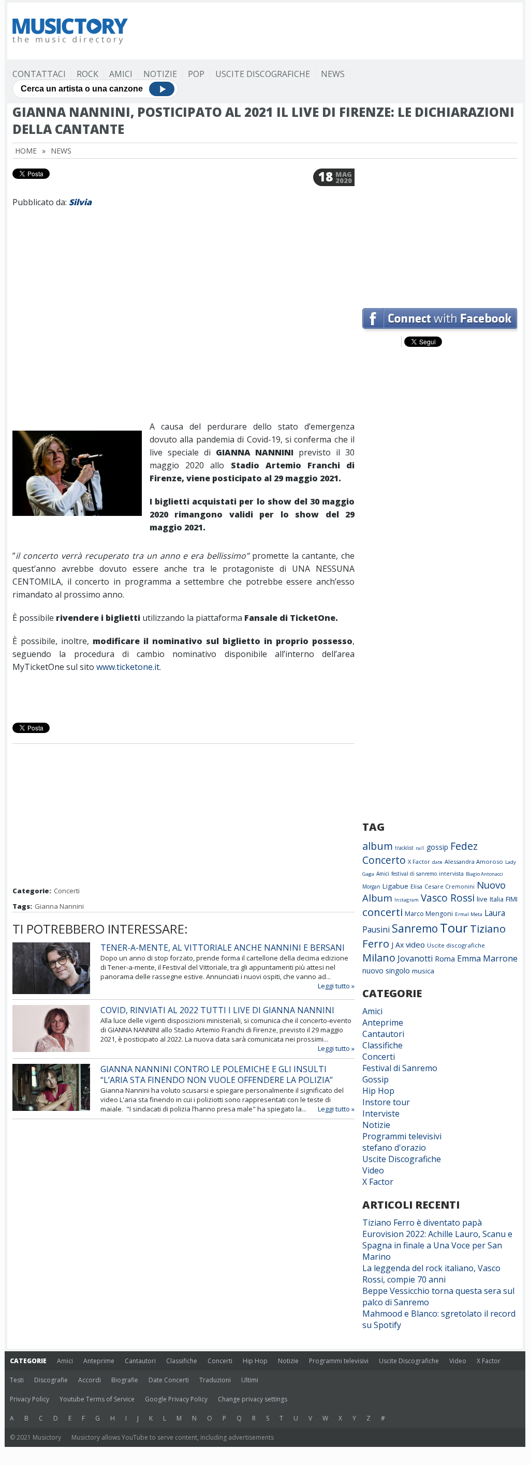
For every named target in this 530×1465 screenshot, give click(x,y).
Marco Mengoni (429, 913)
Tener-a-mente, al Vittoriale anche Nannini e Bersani (222, 947)
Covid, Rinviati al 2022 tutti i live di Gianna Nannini (217, 1010)
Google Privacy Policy (176, 1399)
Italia (497, 899)
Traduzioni (215, 1380)
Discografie (51, 1380)
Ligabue (395, 886)
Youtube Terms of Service (97, 1399)
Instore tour (386, 1102)
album (377, 846)
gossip (437, 847)
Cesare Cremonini (449, 886)
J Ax (397, 945)
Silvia (80, 202)
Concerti (67, 890)
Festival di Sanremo (399, 1068)
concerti (382, 912)
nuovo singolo (386, 970)
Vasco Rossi (448, 898)
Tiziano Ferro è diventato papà (422, 1222)
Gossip (375, 1079)
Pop (196, 74)
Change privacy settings (252, 1399)
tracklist (404, 847)
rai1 (420, 848)
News (333, 74)
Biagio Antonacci (484, 874)
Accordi (89, 1380)
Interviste (381, 1113)
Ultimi (249, 1380)
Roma (445, 958)
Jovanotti (415, 958)
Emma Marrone (487, 958)
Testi (17, 1380)
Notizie (160, 74)
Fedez (464, 846)
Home (26, 151)
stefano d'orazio (394, 1147)
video (415, 944)
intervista (451, 873)
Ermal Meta (468, 914)
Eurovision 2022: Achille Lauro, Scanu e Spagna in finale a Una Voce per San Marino (437, 1245)
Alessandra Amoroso (474, 861)
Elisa (416, 886)
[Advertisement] (329, 31)
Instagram (406, 899)
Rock (87, 74)
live (482, 899)
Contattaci (39, 74)
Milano (378, 958)
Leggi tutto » (336, 985)
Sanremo (415, 928)
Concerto (384, 860)
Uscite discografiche (456, 945)
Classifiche (382, 1045)
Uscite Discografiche (262, 74)
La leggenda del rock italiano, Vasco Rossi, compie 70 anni (431, 1273)
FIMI (512, 899)
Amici (120, 74)
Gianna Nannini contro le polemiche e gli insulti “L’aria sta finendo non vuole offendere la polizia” (216, 1074)
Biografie (124, 1380)
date (437, 862)
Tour (454, 927)
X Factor (419, 861)
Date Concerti (169, 1380)
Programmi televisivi (401, 1136)
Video (373, 1170)
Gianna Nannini (59, 906)
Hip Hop (378, 1090)
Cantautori (383, 1034)
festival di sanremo (414, 873)
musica (423, 970)
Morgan (371, 886)
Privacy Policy (29, 1399)
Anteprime (382, 1022)
